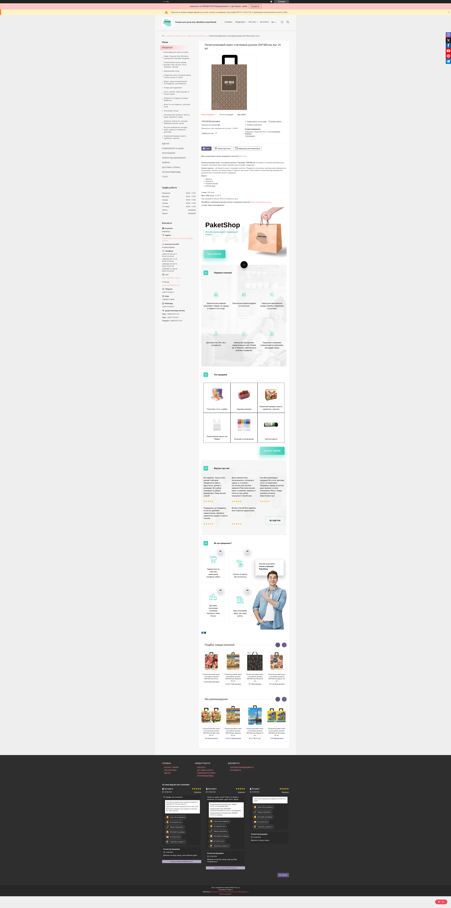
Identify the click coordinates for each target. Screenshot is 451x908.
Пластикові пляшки (171, 111)
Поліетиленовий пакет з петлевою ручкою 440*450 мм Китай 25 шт (254, 677)
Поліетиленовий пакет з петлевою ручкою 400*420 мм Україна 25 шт (233, 677)
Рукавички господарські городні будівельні (176, 99)
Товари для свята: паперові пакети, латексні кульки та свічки (177, 76)
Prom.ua (237, 887)
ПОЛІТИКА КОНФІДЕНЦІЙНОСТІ (242, 767)
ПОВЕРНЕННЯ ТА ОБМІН (173, 148)
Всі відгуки (275, 521)
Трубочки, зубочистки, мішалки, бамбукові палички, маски (176, 122)
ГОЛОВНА (228, 22)
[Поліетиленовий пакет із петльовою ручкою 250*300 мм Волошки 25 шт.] (277, 715)
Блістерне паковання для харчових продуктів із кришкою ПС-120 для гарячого (182, 803)
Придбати (255, 6)
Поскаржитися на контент (220, 892)
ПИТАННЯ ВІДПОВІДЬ (171, 172)
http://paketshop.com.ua (171, 278)
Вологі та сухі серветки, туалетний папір (177, 105)
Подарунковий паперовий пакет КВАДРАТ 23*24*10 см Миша (224, 814)
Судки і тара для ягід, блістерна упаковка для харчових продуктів (176, 57)
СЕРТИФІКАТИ (235, 770)
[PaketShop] (167, 22)
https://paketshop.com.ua (261, 202)
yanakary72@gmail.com (171, 285)
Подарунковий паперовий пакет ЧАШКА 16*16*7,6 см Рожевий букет (223, 805)
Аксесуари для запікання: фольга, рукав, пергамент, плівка (177, 116)
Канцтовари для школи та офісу (176, 52)
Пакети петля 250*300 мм (197, 36)
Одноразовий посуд (171, 71)
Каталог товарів (272, 451)
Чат (442, 902)
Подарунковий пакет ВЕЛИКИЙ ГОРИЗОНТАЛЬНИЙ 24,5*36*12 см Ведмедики (225, 809)
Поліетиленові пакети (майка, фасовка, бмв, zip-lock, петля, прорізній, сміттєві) (175, 64)
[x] (205, 632)
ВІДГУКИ (165, 144)
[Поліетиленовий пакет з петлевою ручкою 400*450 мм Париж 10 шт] (255, 715)
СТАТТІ (165, 177)
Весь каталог (214, 254)
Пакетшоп (243, 156)
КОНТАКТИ (264, 22)
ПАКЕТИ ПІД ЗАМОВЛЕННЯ (174, 158)
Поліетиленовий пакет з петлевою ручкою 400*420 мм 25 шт (211, 676)
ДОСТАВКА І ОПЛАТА (171, 167)
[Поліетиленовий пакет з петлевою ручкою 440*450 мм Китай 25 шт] (255, 661)
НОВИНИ (166, 163)
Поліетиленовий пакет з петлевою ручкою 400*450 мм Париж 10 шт (254, 732)
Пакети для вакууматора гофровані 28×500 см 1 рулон (270, 799)
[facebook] (202, 632)
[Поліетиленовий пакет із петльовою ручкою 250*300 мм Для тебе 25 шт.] (211, 715)
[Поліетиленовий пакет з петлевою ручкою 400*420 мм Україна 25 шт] (233, 661)
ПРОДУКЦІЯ (240, 22)
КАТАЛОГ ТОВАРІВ (171, 767)
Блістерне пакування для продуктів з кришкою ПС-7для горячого (181, 810)
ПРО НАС (252, 22)
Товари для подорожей (173, 88)
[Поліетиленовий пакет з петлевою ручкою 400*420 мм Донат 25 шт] (277, 661)
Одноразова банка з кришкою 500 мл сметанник (182, 806)
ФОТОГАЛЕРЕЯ (168, 153)
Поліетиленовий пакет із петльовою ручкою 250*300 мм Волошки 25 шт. (276, 732)
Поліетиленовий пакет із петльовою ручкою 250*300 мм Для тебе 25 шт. (211, 732)
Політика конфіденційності (239, 892)
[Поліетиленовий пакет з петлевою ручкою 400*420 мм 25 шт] (211, 661)
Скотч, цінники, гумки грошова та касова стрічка (176, 93)
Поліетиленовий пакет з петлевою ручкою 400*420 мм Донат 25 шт (276, 677)
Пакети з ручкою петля (177, 36)
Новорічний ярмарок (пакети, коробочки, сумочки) (175, 137)
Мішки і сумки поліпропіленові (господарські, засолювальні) (175, 82)
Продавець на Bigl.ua (225, 890)
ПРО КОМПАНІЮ (170, 770)
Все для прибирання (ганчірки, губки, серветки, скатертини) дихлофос (176, 129)
